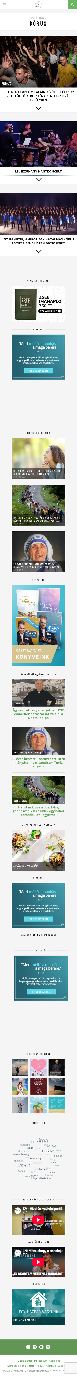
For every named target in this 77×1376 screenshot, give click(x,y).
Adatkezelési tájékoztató (20, 1365)
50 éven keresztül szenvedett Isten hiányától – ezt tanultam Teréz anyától (36, 566)
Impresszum (40, 1360)
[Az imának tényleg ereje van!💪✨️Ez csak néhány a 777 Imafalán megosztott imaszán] (57, 1105)
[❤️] (38, 1086)
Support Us (64, 1365)
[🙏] (20, 1086)
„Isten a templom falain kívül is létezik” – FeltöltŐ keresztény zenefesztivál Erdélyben (38, 96)
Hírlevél (40, 1365)
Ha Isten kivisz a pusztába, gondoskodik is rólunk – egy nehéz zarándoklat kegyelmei (38, 519)
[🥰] (38, 1067)
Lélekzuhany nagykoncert (38, 171)
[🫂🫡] (20, 1105)
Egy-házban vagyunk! (25, 1319)
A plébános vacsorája (25, 865)
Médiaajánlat (25, 1360)
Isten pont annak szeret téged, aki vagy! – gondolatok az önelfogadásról (37, 472)
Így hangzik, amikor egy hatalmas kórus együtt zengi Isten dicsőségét (38, 241)
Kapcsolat (54, 1360)
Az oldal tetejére (61, 1370)
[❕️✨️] (57, 1086)
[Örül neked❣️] (20, 1067)
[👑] (38, 1105)
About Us (51, 1365)
